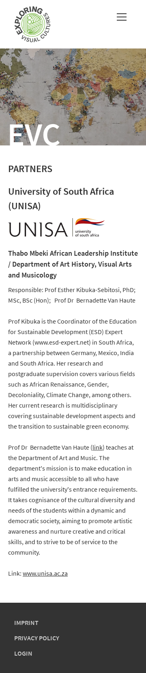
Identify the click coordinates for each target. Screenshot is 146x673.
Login (23, 653)
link (97, 447)
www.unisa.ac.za (45, 573)
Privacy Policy (36, 638)
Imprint (26, 622)
